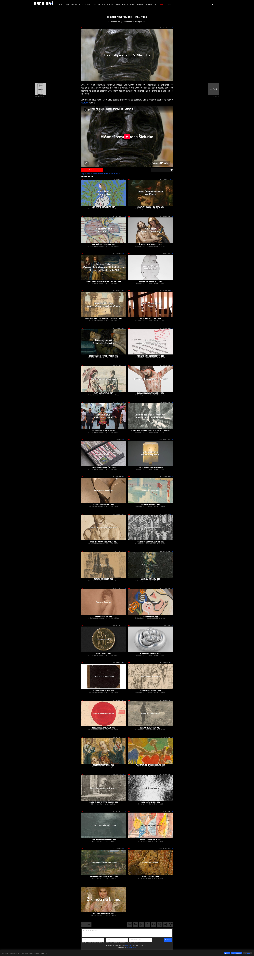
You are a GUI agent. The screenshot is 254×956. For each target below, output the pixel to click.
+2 (125, 179)
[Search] (212, 4)
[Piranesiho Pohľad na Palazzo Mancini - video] (150, 528)
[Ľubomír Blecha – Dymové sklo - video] (150, 267)
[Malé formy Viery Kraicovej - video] (103, 899)
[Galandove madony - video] (150, 602)
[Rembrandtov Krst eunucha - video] (150, 676)
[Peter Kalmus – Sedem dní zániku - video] (103, 453)
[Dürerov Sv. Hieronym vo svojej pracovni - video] (103, 788)
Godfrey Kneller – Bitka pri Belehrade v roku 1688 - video (104, 282)
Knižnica (125, 4)
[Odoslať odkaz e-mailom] (159, 924)
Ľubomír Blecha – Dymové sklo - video (150, 282)
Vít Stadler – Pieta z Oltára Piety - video (150, 244)
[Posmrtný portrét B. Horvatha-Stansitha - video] (103, 341)
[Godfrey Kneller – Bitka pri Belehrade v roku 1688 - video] (103, 267)
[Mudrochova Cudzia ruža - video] (150, 565)
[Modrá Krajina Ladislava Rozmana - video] (103, 825)
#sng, (83, 174)
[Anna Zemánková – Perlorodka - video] (103, 230)
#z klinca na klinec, (91, 174)
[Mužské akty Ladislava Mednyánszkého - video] (103, 528)
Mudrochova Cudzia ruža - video (150, 579)
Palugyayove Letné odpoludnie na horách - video (150, 765)
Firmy (94, 4)
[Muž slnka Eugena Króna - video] (103, 565)
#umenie (117, 174)
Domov (61, 4)
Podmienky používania (40, 953)
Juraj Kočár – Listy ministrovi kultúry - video (150, 356)
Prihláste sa (128, 945)
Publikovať (168, 940)
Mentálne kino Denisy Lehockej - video (103, 728)
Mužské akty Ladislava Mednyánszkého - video (103, 542)
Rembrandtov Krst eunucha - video (150, 691)
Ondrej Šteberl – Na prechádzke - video (103, 207)
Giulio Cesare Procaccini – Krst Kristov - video (150, 207)
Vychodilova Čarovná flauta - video (150, 840)
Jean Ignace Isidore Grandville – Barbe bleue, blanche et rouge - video (150, 430)
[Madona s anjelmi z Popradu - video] (103, 751)
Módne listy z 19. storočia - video (103, 393)
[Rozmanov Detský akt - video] (103, 602)
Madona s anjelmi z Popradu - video (103, 765)
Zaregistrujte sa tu (132, 947)
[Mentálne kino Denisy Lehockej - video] (103, 713)
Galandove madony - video (150, 616)
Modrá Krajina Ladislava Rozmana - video (104, 840)
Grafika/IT (149, 4)
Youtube (84, 102)
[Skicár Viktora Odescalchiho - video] (103, 676)
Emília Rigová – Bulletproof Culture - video (103, 430)
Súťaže (87, 4)
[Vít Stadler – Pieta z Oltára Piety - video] (150, 230)
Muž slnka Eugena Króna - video (103, 579)
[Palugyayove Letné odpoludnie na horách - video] (150, 751)
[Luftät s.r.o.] (213, 89)
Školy (132, 4)
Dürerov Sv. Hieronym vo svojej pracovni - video (103, 802)
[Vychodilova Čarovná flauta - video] (150, 825)
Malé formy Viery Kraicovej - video (103, 914)
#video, (111, 174)
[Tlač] (153, 924)
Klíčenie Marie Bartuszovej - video (103, 505)
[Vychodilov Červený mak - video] (150, 490)
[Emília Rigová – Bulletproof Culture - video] (103, 416)
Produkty (101, 4)
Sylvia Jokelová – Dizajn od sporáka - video (150, 468)
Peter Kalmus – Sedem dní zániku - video (103, 468)
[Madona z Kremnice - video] (103, 639)
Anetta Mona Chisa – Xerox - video (150, 319)
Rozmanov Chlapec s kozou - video (150, 728)
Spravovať (247, 953)
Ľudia (81, 4)
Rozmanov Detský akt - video (103, 616)
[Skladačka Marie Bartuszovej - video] (150, 639)
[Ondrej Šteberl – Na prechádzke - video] (103, 193)
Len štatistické (236, 953)
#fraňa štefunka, (103, 174)
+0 (172, 216)
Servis (118, 4)
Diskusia (74, 4)
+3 (172, 625)
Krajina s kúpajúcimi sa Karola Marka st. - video (104, 877)
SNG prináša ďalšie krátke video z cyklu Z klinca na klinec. (104, 209)
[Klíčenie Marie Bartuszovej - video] (103, 490)
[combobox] (212, 4)
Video (162, 4)
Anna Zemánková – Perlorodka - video (103, 244)
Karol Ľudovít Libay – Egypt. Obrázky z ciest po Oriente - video (103, 319)
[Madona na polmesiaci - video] (150, 862)
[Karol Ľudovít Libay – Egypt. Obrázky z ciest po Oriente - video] (103, 304)
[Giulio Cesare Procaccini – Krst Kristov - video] (150, 193)
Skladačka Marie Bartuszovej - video (150, 654)
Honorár (110, 4)
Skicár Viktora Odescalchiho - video (103, 691)
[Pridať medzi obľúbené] (165, 924)
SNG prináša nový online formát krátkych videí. (103, 767)
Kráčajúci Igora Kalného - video (150, 802)
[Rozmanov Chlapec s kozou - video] (150, 713)
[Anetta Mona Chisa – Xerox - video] (150, 304)
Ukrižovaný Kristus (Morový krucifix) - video (150, 393)
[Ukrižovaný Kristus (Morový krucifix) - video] (150, 379)
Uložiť (226, 953)
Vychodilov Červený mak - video (150, 505)
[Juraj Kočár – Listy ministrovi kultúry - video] (150, 341)
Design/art (139, 4)
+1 (172, 179)
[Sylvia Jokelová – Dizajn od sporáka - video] (150, 453)
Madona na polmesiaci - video (150, 877)
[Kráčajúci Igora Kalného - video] (150, 788)
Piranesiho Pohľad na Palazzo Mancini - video (150, 542)
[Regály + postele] (40, 89)
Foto (156, 4)
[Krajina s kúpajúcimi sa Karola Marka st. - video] (103, 862)
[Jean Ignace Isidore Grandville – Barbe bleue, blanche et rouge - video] (150, 416)
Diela (67, 4)
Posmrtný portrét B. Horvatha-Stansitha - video (103, 356)
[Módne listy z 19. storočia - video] (103, 379)
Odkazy (168, 4)
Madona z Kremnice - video (103, 654)
